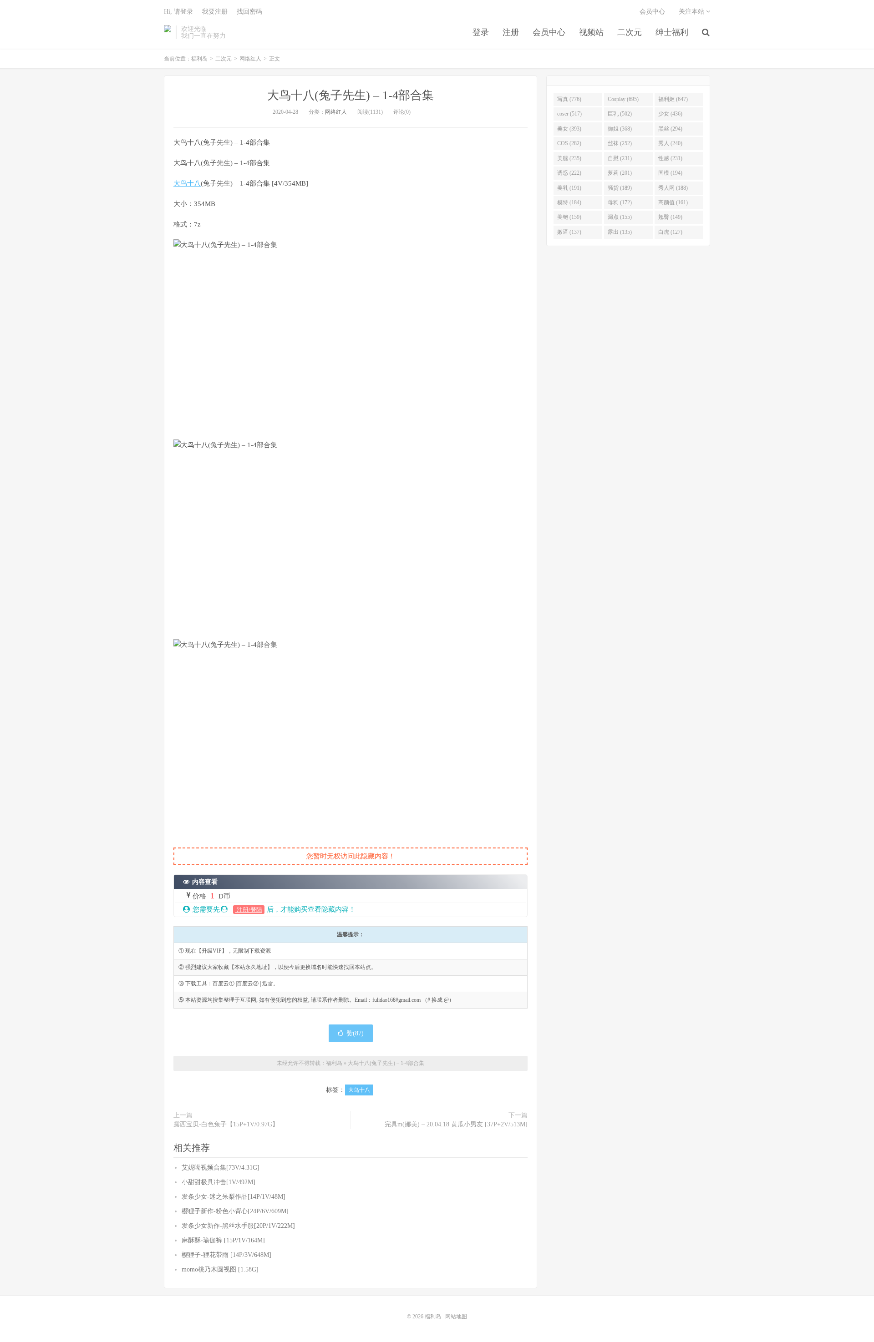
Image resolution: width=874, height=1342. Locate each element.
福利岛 (167, 32)
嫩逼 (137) (569, 232)
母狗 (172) (620, 202)
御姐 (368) (620, 129)
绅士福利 (672, 32)
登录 (481, 32)
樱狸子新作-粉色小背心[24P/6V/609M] (235, 1211)
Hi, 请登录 (178, 11)
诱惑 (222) (569, 173)
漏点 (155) (620, 217)
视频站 (591, 32)
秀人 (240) (670, 143)
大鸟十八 (187, 183)
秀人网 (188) (673, 188)
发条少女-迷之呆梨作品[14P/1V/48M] (233, 1196)
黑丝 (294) (670, 129)
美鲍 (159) (569, 217)
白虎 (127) (670, 232)
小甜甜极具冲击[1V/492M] (218, 1182)
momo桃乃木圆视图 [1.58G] (220, 1269)
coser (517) (569, 114)
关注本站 (692, 11)
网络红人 (250, 58)
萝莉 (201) (620, 173)
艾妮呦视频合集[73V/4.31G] (220, 1167)
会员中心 (549, 32)
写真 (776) (569, 99)
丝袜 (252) (620, 143)
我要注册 (215, 11)
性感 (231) (670, 158)
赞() (355, 1033)
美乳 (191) (569, 188)
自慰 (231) (620, 158)
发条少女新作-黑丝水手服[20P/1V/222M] (238, 1225)
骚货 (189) (620, 188)
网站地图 (456, 1316)
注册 (511, 32)
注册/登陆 (248, 909)
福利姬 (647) (673, 99)
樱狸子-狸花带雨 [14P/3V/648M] (226, 1254)
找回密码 (249, 11)
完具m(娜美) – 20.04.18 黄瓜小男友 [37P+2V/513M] (456, 1124)
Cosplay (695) (623, 99)
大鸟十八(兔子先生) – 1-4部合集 (350, 95)
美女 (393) (569, 129)
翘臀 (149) (670, 217)
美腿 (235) (569, 158)
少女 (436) (670, 114)
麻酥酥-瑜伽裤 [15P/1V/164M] (223, 1240)
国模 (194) (670, 173)
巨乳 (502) (620, 114)
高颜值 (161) (673, 202)
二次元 (629, 32)
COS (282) (569, 143)
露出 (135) (620, 232)
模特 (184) (569, 202)
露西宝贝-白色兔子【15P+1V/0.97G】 (226, 1124)
